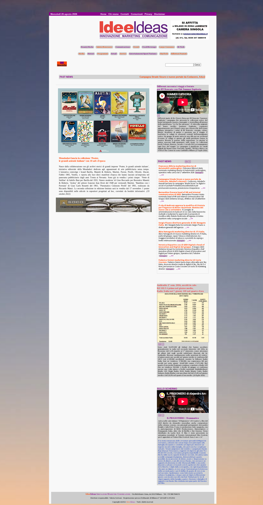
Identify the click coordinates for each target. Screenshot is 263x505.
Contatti (125, 14)
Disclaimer (159, 14)
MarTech (164, 53)
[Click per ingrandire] (103, 120)
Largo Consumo (167, 47)
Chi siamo (113, 14)
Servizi (123, 53)
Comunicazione (123, 47)
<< (186, 161)
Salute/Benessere (104, 47)
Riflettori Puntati (179, 53)
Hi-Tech (180, 47)
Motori (91, 53)
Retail (114, 53)
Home (103, 14)
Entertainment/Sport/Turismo (143, 53)
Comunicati (137, 14)
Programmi (102, 53)
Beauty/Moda (87, 47)
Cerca (197, 65)
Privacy (148, 14)
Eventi (136, 47)
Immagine (199, 172)
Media (81, 53)
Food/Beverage (149, 47)
